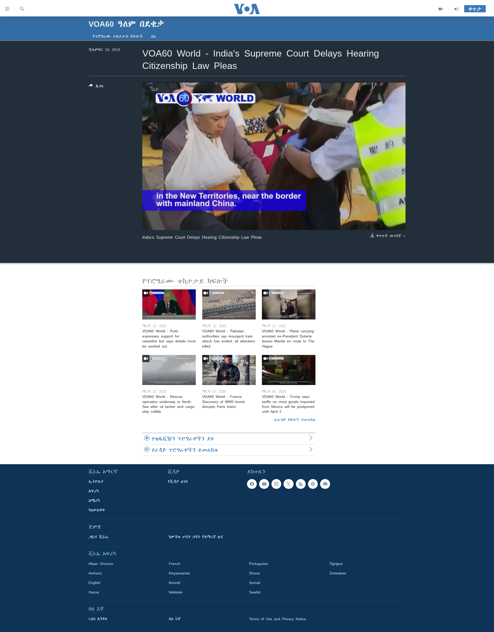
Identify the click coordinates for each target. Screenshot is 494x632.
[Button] (96, 87)
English (94, 582)
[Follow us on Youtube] (264, 484)
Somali (254, 582)
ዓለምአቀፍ (97, 510)
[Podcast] (313, 484)
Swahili (254, 592)
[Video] (441, 9)
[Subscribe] (325, 484)
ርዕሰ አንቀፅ (98, 619)
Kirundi (174, 582)
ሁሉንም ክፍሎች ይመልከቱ (294, 420)
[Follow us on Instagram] (276, 484)
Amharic (95, 573)
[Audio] (456, 9)
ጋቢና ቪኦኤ (98, 537)
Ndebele (175, 592)
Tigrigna (335, 563)
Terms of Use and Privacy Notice (277, 619)
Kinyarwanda (179, 573)
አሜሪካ (94, 500)
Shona (254, 573)
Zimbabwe (337, 573)
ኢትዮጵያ (96, 481)
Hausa (94, 592)
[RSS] (301, 484)
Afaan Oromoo (101, 563)
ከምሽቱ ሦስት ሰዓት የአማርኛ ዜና (196, 537)
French (174, 563)
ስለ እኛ (175, 619)
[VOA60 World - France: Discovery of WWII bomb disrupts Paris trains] (229, 370)
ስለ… (155, 36)
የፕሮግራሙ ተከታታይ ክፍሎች (118, 36)
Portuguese (258, 563)
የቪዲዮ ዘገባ (178, 481)
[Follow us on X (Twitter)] (288, 484)
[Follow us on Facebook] (252, 484)
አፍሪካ (94, 491)
